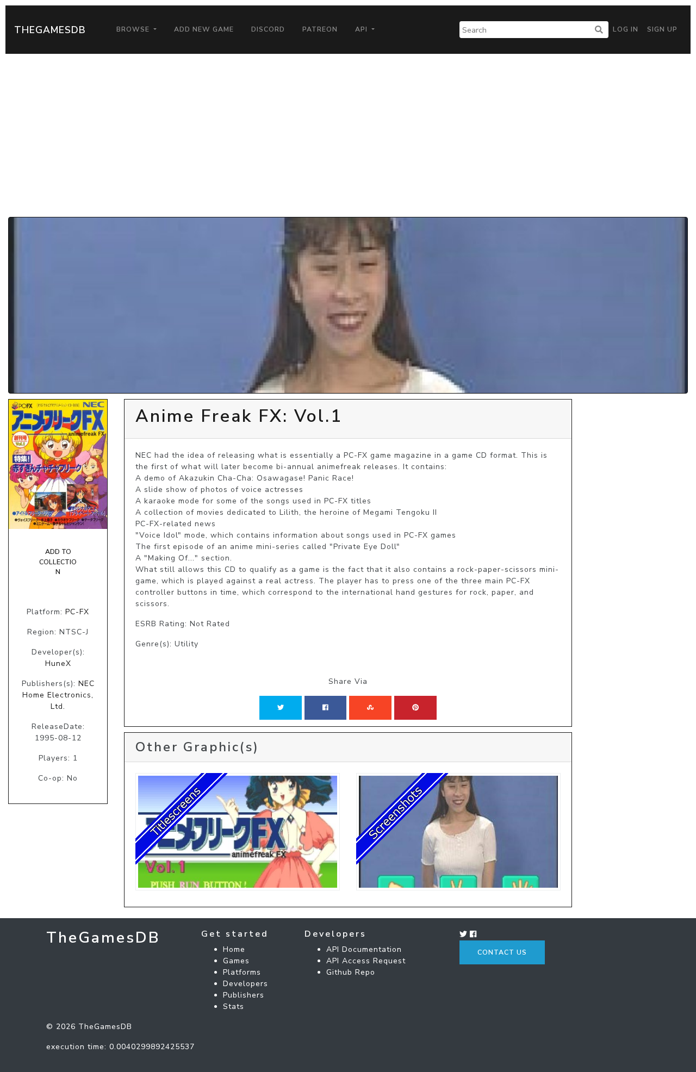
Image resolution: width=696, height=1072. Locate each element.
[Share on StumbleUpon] (370, 708)
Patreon (320, 29)
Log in (625, 29)
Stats (233, 1006)
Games (236, 961)
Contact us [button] (502, 952)
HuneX (58, 663)
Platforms (242, 972)
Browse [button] (134, 29)
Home (234, 949)
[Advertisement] (348, 135)
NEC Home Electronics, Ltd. (58, 695)
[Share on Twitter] (280, 708)
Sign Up (662, 29)
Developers (245, 983)
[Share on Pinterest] (415, 708)
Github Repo (350, 972)
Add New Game (204, 29)
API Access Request (366, 961)
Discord (268, 29)
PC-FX (77, 612)
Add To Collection (58, 561)
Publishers (243, 995)
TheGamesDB (50, 29)
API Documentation (364, 949)
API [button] (362, 29)
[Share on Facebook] (325, 708)
